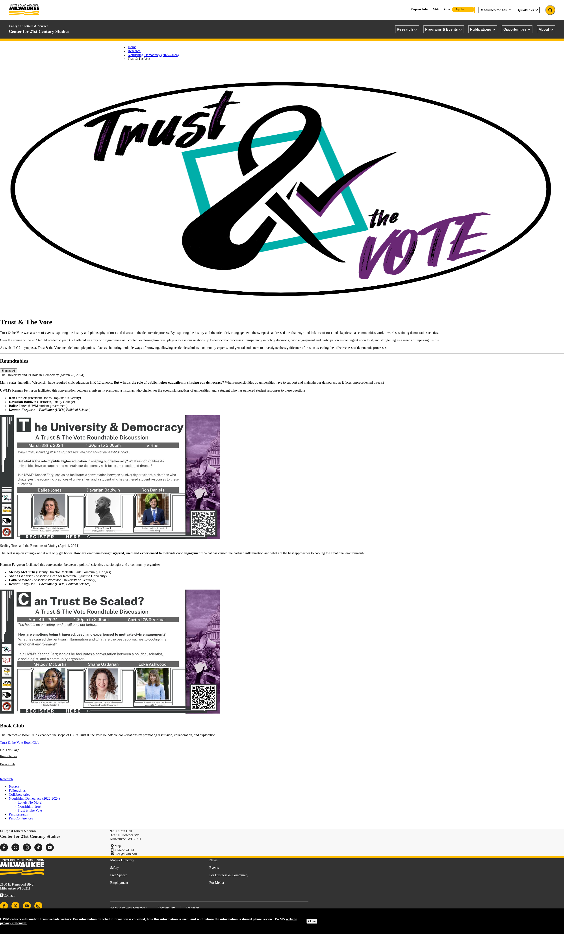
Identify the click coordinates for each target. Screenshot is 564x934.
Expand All (8, 370)
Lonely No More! (30, 802)
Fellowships (17, 790)
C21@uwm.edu (126, 854)
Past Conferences (21, 818)
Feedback (192, 908)
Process (14, 786)
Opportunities (514, 29)
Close (311, 921)
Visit (436, 9)
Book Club (7, 764)
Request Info (419, 9)
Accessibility (166, 908)
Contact (9, 895)
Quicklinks (526, 10)
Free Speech (118, 875)
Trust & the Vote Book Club (19, 742)
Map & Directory (122, 860)
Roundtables (8, 756)
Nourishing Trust (29, 806)
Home (132, 47)
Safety (114, 867)
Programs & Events (441, 29)
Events (214, 867)
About (544, 29)
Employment (119, 882)
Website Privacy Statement (128, 908)
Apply (460, 9)
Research (405, 29)
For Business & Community (228, 875)
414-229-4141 (124, 850)
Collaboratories (19, 794)
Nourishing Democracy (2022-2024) (153, 55)
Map (118, 846)
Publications (480, 29)
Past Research (18, 814)
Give (447, 9)
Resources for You (493, 10)
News (213, 860)
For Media (216, 882)
